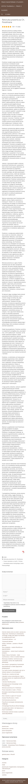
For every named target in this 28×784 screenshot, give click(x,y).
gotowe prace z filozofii (8, 754)
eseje (5, 557)
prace (3, 770)
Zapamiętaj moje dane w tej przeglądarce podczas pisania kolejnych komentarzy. (14, 604)
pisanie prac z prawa (7, 728)
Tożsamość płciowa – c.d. (9, 639)
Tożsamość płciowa (7, 641)
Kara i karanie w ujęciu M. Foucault (11, 696)
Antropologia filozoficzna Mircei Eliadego (13, 706)
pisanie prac (5, 726)
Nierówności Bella (11, 741)
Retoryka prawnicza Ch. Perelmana (13, 559)
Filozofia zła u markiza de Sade (10, 674)
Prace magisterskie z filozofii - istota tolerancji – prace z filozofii (12, 6)
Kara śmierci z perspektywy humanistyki (13, 664)
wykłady (4, 775)
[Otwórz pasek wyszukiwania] (2, 14)
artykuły (4, 762)
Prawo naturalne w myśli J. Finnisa (13, 561)
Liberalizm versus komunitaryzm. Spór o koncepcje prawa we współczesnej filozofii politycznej (13, 678)
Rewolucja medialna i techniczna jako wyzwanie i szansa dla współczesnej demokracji (12, 660)
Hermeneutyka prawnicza (9, 700)
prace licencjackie (7, 730)
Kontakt (21, 781)
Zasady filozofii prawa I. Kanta (10, 698)
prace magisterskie (7, 732)
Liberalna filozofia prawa (8, 682)
